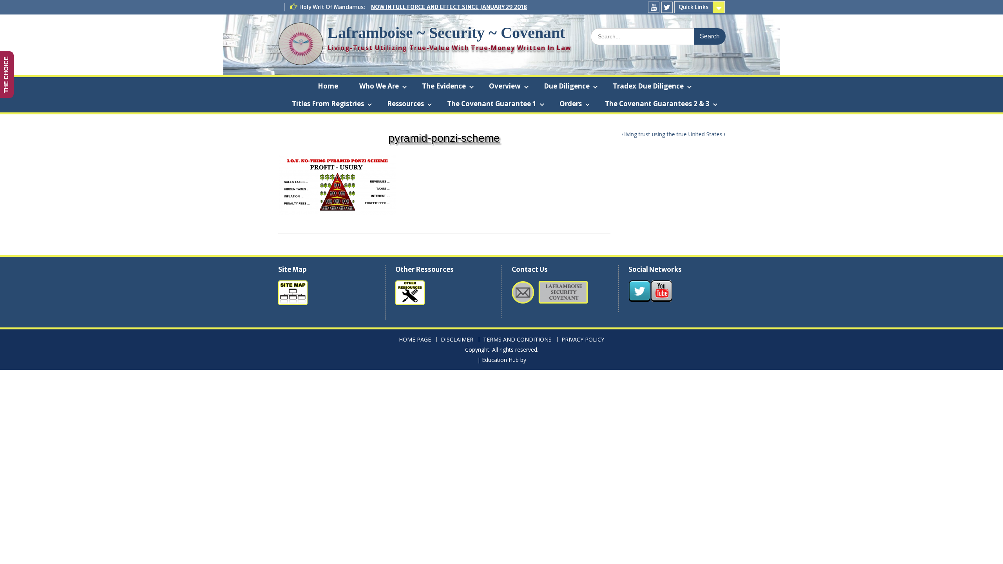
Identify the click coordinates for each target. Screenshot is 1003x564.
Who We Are (379, 85)
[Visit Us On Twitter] (639, 300)
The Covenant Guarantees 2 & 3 (657, 103)
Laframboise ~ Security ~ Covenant (446, 33)
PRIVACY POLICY (582, 339)
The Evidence (444, 85)
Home (328, 85)
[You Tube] (653, 7)
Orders (570, 103)
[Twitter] (667, 7)
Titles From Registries (328, 103)
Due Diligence (567, 85)
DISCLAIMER (457, 339)
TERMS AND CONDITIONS (517, 339)
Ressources (405, 103)
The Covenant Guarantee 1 (491, 103)
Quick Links (693, 7)
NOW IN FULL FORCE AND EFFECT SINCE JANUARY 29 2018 (449, 7)
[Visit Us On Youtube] (661, 300)
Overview (505, 85)
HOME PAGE (415, 339)
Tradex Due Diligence (648, 85)
